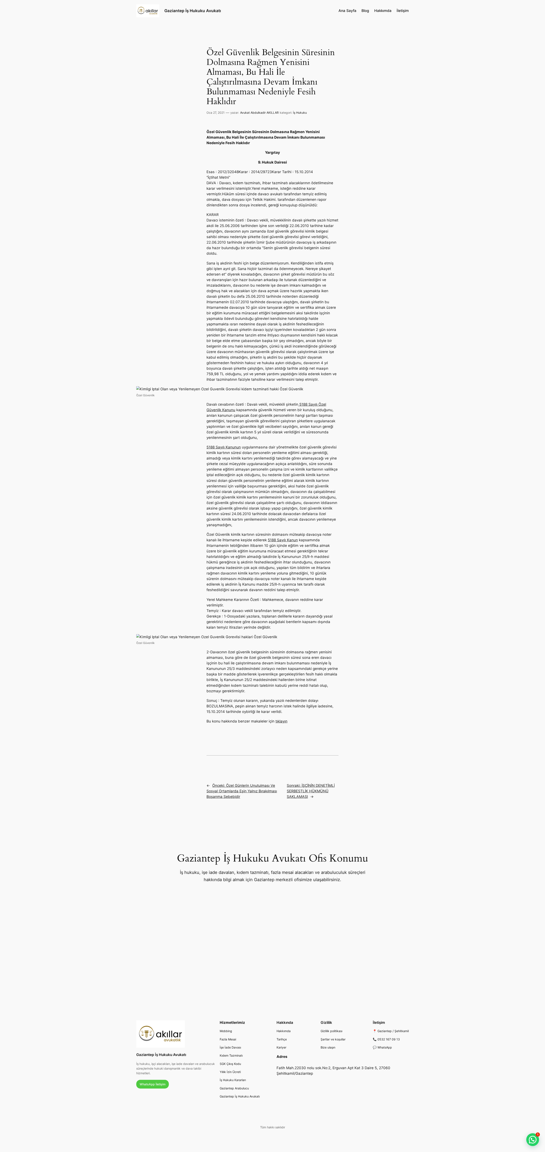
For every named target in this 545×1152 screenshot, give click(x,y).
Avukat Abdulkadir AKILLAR (259, 112)
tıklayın (281, 721)
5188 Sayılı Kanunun (224, 447)
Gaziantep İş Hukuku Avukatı (192, 10)
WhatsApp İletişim (152, 1084)
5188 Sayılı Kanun (283, 540)
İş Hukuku (300, 112)
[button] (532, 1139)
